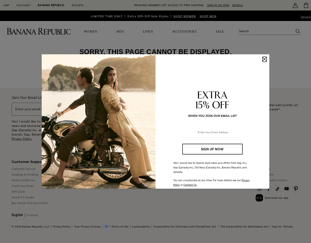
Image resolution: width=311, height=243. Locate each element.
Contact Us (190, 184)
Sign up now (212, 149)
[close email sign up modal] (265, 59)
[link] (155, 121)
